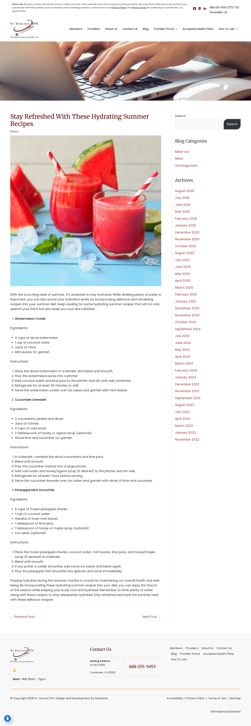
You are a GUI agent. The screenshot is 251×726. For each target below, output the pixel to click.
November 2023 (187, 391)
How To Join (179, 659)
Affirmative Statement (225, 712)
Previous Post (23, 616)
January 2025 (185, 301)
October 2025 (185, 246)
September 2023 (187, 398)
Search (180, 116)
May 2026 (182, 211)
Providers (192, 648)
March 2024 (184, 363)
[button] (175, 29)
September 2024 (188, 329)
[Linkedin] (204, 8)
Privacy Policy (118, 7)
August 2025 (184, 253)
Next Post (152, 616)
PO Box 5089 (102, 666)
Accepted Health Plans (218, 654)
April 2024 (182, 356)
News (14, 131)
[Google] (199, 8)
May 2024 (182, 349)
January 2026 (185, 225)
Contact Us (224, 648)
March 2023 (184, 426)
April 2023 (182, 419)
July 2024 (182, 336)
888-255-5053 (218, 7)
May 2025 (182, 274)
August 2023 (184, 405)
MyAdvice (101, 698)
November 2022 (187, 439)
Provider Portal (190, 654)
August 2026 (184, 191)
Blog (174, 654)
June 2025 (183, 267)
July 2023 (182, 412)
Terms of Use (139, 7)
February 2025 (186, 294)
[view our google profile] (15, 670)
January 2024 (185, 377)
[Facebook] (194, 8)
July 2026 (182, 198)
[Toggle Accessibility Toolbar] (7, 718)
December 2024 (187, 308)
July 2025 (182, 260)
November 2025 (187, 239)
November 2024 (187, 315)
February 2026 (186, 218)
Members (176, 648)
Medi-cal (182, 152)
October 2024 (185, 322)
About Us (207, 648)
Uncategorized (186, 165)
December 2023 (187, 384)
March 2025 (184, 287)
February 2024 (186, 370)
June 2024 (183, 343)
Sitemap (235, 698)
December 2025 (187, 232)
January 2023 (185, 432)
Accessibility (175, 698)
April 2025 (182, 280)
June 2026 (183, 205)
